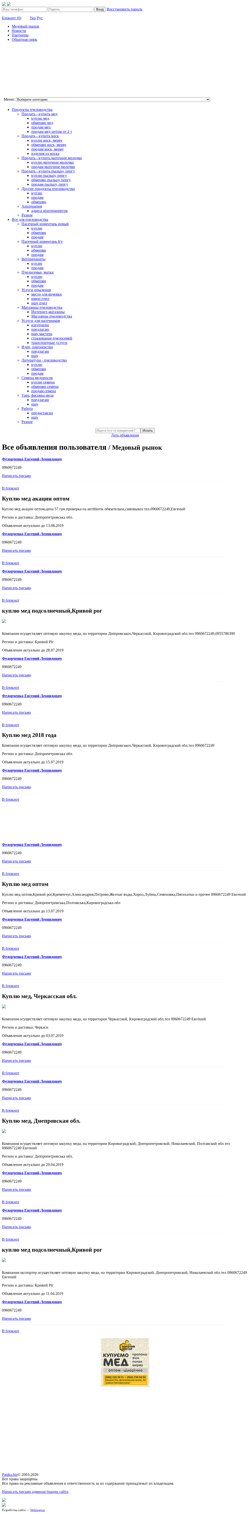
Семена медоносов (37, 378)
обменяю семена (45, 386)
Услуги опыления (36, 290)
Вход (100, 9)
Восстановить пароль (124, 9)
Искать (148, 430)
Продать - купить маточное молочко (51, 158)
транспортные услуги (49, 343)
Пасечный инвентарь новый (45, 224)
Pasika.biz (10, 1474)
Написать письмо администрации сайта (35, 1492)
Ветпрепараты (33, 259)
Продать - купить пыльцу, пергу (48, 171)
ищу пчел (39, 303)
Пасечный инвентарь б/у (42, 241)
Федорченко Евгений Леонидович (32, 459)
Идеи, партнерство (37, 347)
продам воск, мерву (47, 149)
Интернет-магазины (48, 312)
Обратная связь (24, 39)
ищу (34, 356)
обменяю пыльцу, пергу (51, 180)
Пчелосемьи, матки (37, 272)
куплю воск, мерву (46, 140)
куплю (36, 193)
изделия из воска (45, 153)
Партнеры (20, 35)
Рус (40, 18)
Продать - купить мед (39, 114)
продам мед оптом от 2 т (51, 131)
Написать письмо (16, 476)
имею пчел (40, 299)
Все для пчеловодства (30, 219)
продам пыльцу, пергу (49, 184)
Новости (19, 31)
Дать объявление (125, 435)
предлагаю (40, 329)
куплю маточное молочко (52, 162)
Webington (37, 1510)
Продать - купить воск (40, 136)
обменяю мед (42, 123)
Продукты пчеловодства (32, 109)
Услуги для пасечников (40, 321)
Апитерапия (31, 206)
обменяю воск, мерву (48, 145)
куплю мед (40, 118)
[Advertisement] (26, 70)
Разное (27, 215)
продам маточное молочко (53, 167)
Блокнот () (11, 18)
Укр (33, 18)
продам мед (41, 127)
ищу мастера (41, 334)
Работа (27, 408)
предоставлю (42, 413)
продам (37, 197)
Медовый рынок (25, 26)
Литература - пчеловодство (44, 360)
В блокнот (10, 488)
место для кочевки (46, 294)
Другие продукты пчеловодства (48, 189)
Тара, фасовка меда (37, 395)
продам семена (43, 391)
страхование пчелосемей (51, 338)
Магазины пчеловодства (41, 307)
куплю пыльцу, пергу (49, 175)
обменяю (38, 202)
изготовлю (40, 325)
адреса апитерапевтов (49, 211)
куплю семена (43, 382)
